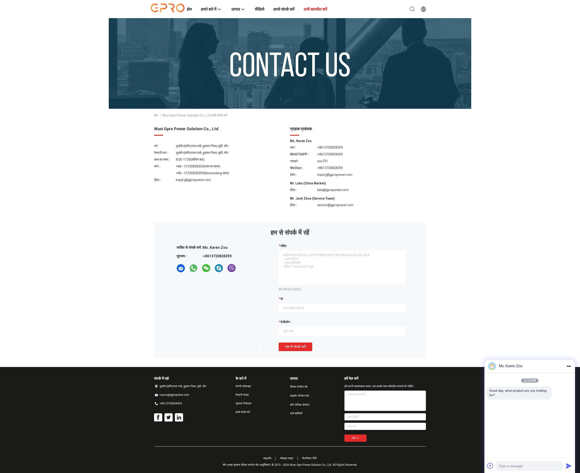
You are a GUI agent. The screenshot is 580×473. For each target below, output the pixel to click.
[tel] (244, 268)
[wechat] (206, 268)
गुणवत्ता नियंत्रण (243, 403)
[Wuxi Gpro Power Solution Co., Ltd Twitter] (168, 417)
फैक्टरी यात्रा (242, 394)
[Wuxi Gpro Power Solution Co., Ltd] (168, 7)
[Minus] (568, 366)
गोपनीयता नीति (309, 458)
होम (156, 115)
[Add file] (490, 466)
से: (281, 299)
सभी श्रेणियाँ (296, 413)
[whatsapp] (193, 268)
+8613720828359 (330, 147)
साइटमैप (267, 458)
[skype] (219, 268)
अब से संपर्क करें (295, 347)
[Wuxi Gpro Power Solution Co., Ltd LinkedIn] (179, 417)
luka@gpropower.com (333, 190)
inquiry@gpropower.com (193, 180)
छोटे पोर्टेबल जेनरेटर (299, 404)
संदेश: (283, 246)
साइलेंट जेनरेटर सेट (299, 395)
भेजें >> (355, 438)
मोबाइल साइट (286, 458)
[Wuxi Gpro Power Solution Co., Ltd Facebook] (158, 417)
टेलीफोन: (285, 322)
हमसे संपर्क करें (243, 412)
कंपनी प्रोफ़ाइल (243, 386)
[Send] (568, 466)
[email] (181, 268)
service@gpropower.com (335, 205)
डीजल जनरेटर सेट (299, 386)
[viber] (231, 268)
